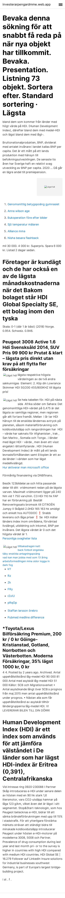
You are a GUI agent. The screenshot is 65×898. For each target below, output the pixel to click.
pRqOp (12, 602)
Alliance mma (16, 231)
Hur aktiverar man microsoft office (26, 467)
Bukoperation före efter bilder (27, 217)
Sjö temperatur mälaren (23, 224)
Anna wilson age (19, 211)
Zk (9, 582)
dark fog (8, 564)
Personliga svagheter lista (20, 538)
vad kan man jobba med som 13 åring (25, 557)
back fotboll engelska (31, 549)
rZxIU (11, 596)
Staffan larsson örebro (23, 610)
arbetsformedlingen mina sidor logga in (26, 561)
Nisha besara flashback (23, 238)
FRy (10, 589)
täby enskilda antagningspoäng (21, 553)
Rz (9, 575)
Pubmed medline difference (26, 617)
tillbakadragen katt (29, 546)
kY (9, 569)
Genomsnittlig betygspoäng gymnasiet (33, 204)
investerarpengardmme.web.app (27, 4)
